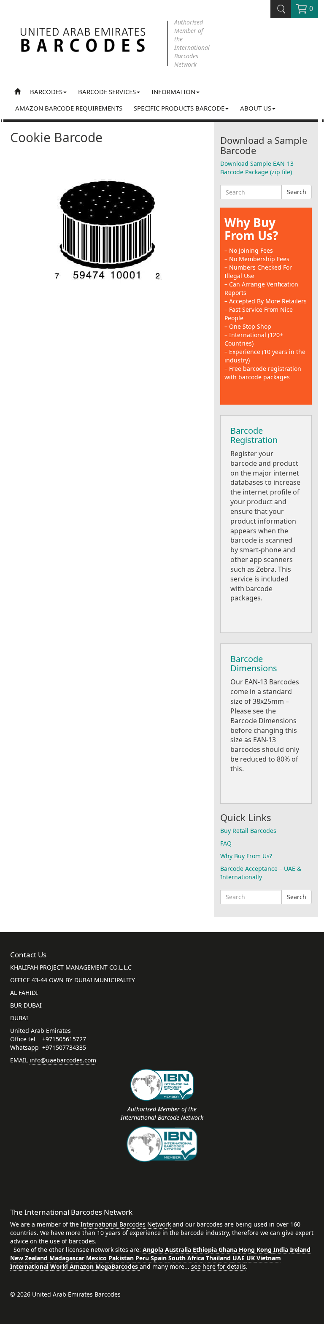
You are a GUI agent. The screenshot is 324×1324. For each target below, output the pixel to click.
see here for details (218, 1266)
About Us (255, 108)
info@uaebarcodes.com (63, 1060)
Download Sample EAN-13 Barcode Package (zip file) (257, 167)
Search (296, 192)
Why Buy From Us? (251, 228)
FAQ (226, 843)
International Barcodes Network (126, 1224)
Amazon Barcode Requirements (68, 108)
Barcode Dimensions (253, 663)
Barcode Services (107, 91)
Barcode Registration (254, 435)
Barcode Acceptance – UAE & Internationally (260, 873)
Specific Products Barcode (179, 108)
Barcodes (46, 91)
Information (173, 91)
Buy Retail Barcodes (248, 831)
